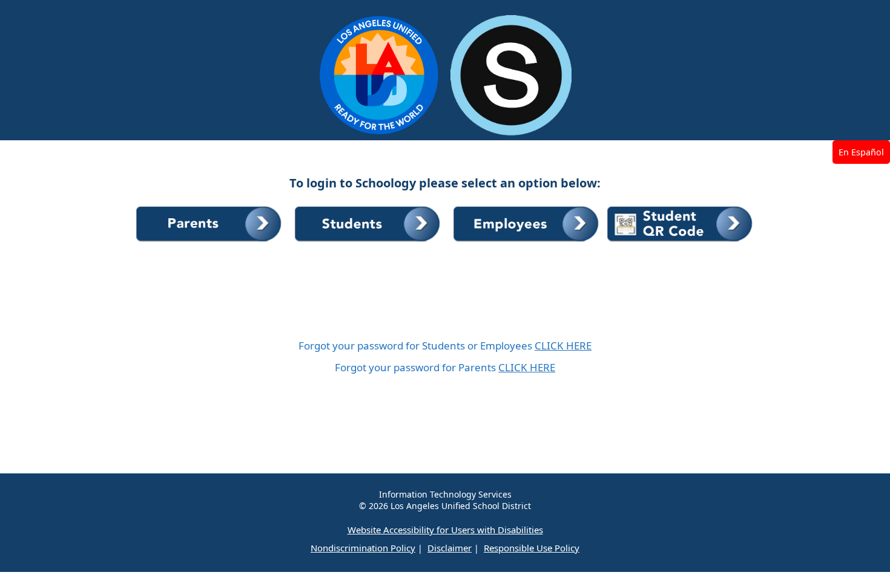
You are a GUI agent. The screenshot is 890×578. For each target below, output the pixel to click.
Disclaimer (449, 548)
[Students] (369, 242)
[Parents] (211, 242)
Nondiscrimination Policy (363, 548)
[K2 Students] (680, 242)
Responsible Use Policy (531, 548)
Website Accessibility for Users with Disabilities (445, 530)
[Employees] (528, 242)
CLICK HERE (563, 345)
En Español (861, 152)
